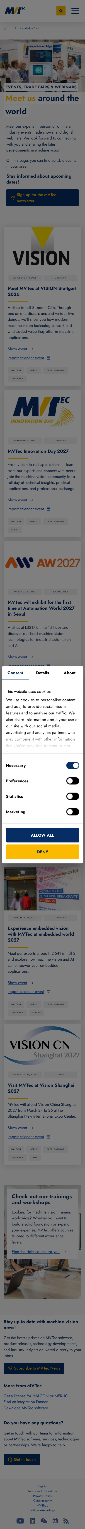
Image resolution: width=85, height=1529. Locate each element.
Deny (42, 852)
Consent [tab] (15, 673)
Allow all (42, 835)
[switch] (72, 780)
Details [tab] (42, 673)
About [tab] (69, 673)
